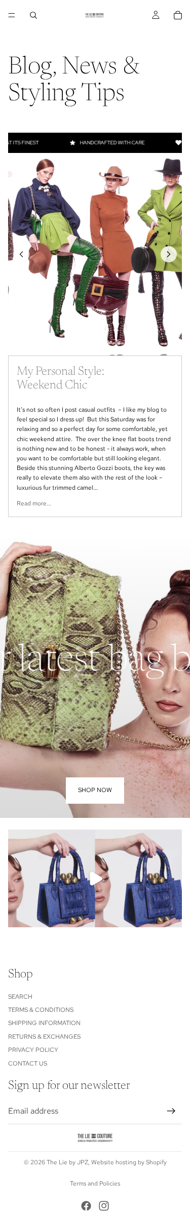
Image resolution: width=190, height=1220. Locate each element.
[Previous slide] (21, 254)
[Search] (33, 15)
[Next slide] (169, 254)
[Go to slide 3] (94, 343)
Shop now (95, 790)
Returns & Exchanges (44, 1036)
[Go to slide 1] (73, 342)
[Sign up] (171, 1111)
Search (20, 996)
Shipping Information (44, 1023)
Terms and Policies (95, 1183)
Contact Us (27, 1063)
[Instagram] (104, 1206)
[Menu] (11, 15)
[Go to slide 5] (118, 342)
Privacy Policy (33, 1050)
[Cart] (178, 15)
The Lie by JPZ (67, 1162)
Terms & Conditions (40, 1010)
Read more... (34, 503)
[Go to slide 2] (84, 342)
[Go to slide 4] (106, 342)
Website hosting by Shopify (129, 1162)
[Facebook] (86, 1206)
